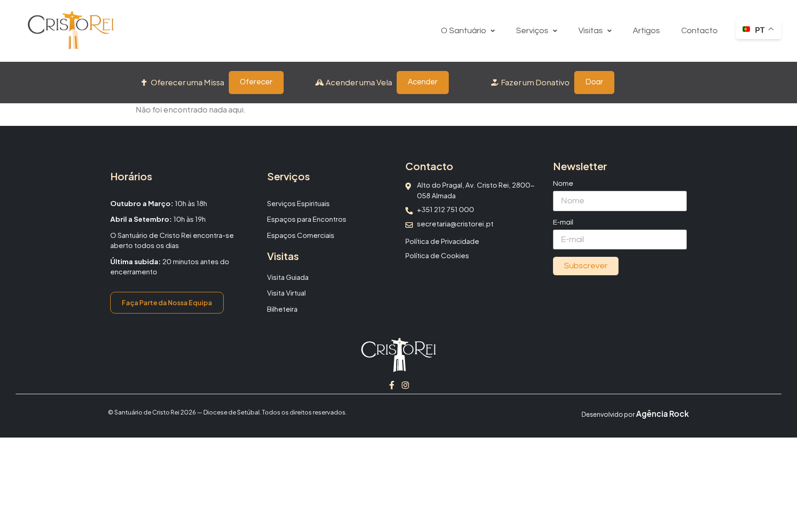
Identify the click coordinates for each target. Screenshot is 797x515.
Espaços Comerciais (300, 235)
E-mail (563, 222)
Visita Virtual (286, 292)
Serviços (532, 30)
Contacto (699, 30)
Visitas (590, 30)
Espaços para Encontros (306, 218)
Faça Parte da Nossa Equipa (167, 302)
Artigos (646, 30)
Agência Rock (662, 413)
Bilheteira (282, 308)
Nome (563, 183)
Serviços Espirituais (298, 203)
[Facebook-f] (391, 385)
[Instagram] (405, 385)
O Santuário (463, 30)
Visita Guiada (288, 276)
